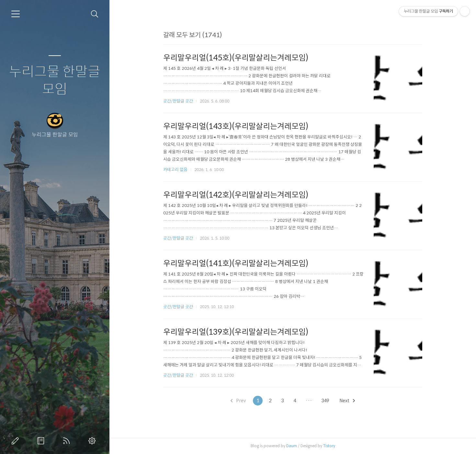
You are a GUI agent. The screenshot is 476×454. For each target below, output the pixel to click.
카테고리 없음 (175, 169)
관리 (93, 440)
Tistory (329, 445)
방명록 (42, 440)
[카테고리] (15, 14)
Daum (291, 445)
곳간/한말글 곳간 (178, 101)
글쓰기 (16, 440)
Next (344, 401)
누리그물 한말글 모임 (54, 80)
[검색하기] (94, 14)
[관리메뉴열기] (465, 11)
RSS (67, 440)
